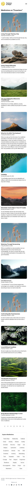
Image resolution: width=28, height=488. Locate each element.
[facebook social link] (7, 485)
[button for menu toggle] (26, 4)
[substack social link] (21, 485)
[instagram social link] (12, 485)
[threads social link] (16, 485)
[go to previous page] (4, 426)
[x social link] (9, 485)
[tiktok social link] (14, 485)
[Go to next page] (23, 426)
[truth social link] (19, 485)
